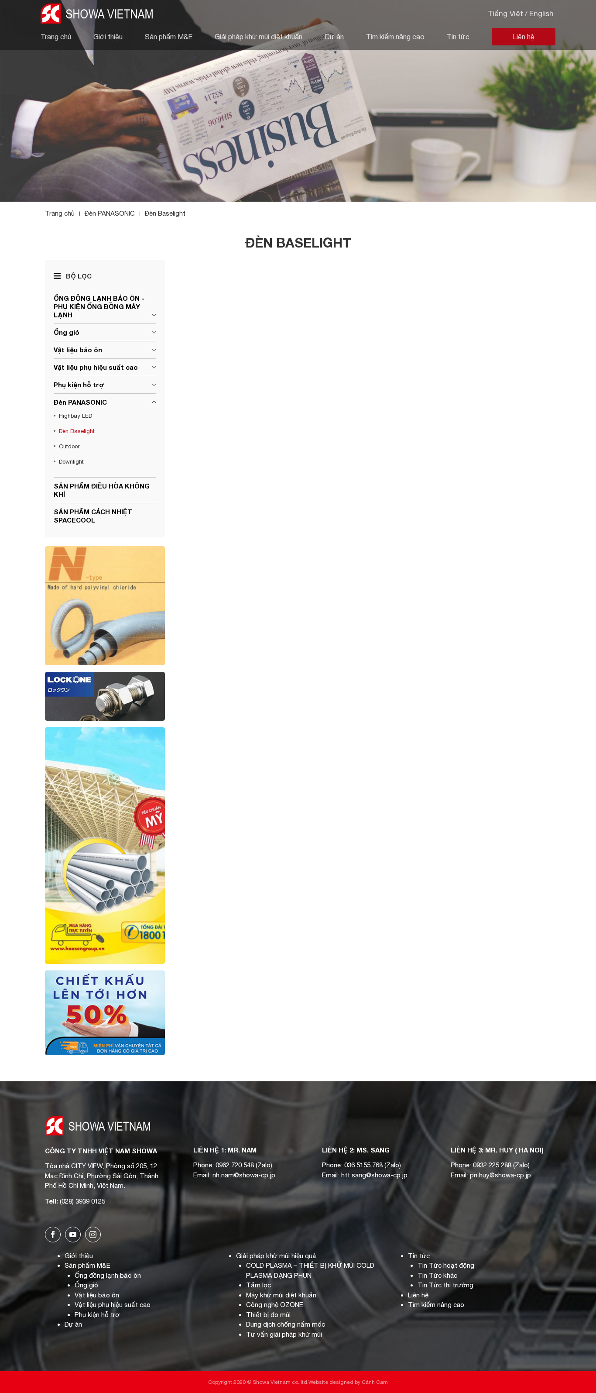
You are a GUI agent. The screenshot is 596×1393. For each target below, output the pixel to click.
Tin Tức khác (437, 1275)
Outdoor (69, 446)
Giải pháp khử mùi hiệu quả (276, 1255)
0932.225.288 (492, 1165)
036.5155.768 (363, 1165)
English (541, 13)
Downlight (71, 461)
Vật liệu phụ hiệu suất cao (96, 367)
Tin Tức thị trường (445, 1285)
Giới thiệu (108, 37)
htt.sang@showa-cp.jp (374, 1175)
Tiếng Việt (505, 13)
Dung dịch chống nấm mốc (285, 1324)
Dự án (334, 37)
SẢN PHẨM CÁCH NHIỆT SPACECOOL (93, 516)
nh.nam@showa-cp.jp (243, 1175)
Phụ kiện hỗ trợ (79, 385)
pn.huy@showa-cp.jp (500, 1175)
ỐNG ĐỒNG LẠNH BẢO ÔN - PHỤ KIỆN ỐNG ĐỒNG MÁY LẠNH (99, 306)
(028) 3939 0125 (82, 1201)
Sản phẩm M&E (168, 37)
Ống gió (66, 332)
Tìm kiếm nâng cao (395, 37)
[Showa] (97, 12)
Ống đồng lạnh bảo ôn (108, 1275)
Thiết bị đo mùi (268, 1314)
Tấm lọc (258, 1285)
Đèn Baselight (77, 431)
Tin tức (458, 37)
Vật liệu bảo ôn (78, 350)
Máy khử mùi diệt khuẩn (281, 1295)
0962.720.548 (235, 1165)
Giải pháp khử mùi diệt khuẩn (258, 37)
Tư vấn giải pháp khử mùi (284, 1334)
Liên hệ (523, 37)
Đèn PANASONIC (80, 402)
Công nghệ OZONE (274, 1304)
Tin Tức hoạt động (446, 1265)
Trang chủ (56, 37)
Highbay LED (75, 416)
